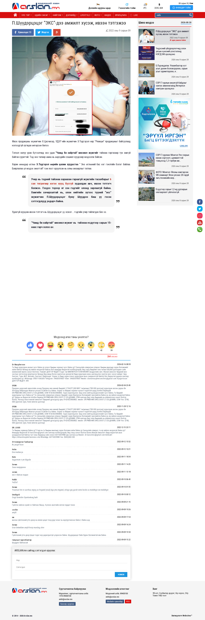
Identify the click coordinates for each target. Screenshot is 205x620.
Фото (97, 15)
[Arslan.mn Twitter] (199, 208)
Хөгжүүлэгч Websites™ (182, 615)
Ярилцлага (121, 15)
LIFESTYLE (85, 15)
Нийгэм (57, 15)
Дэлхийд (71, 15)
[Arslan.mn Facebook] (199, 201)
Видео (108, 15)
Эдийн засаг (41, 15)
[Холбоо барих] (199, 229)
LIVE (134, 15)
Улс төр (25, 15)
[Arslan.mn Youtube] (199, 222)
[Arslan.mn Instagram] (199, 215)
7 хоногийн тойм (126, 8)
